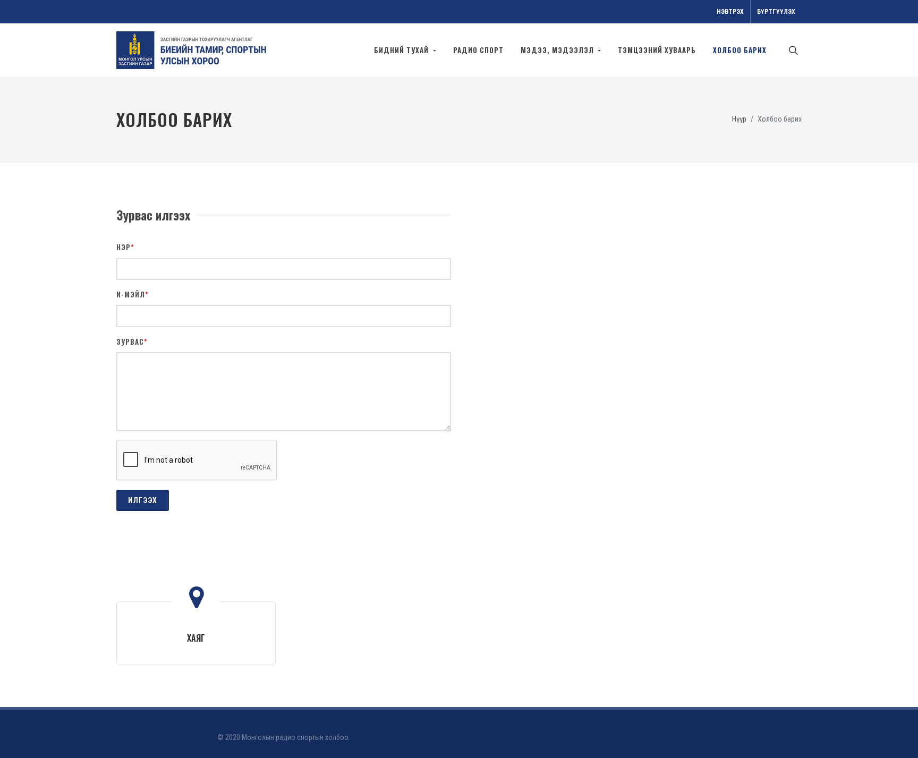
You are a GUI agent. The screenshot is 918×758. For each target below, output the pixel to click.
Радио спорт (478, 50)
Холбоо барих (740, 50)
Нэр (125, 247)
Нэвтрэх (730, 11)
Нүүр (739, 119)
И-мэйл (132, 294)
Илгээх (142, 500)
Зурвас (132, 342)
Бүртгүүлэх (776, 11)
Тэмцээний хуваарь (657, 50)
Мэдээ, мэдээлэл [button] (558, 50)
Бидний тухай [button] (402, 50)
